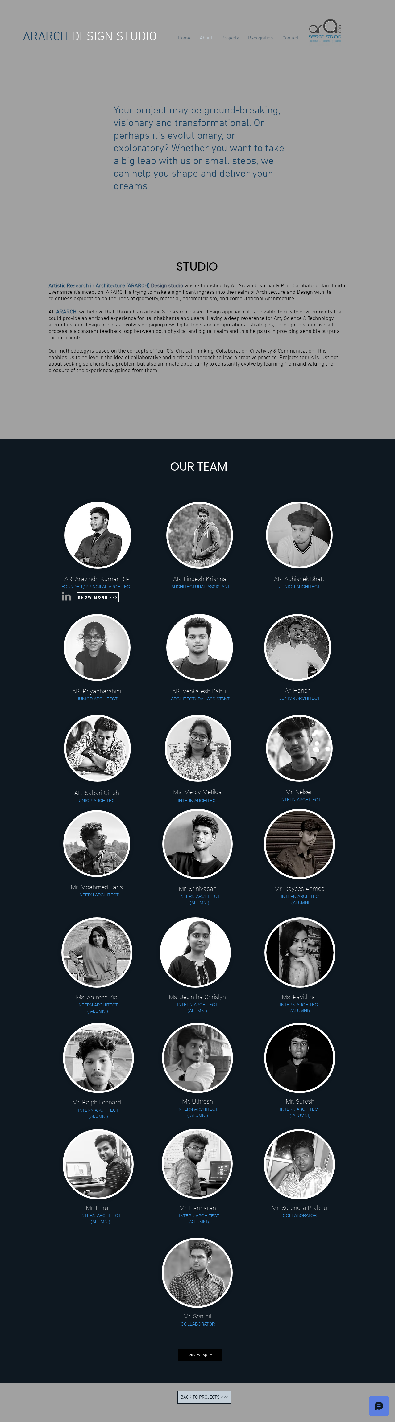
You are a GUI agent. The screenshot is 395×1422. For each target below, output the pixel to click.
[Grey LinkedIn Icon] (66, 596)
